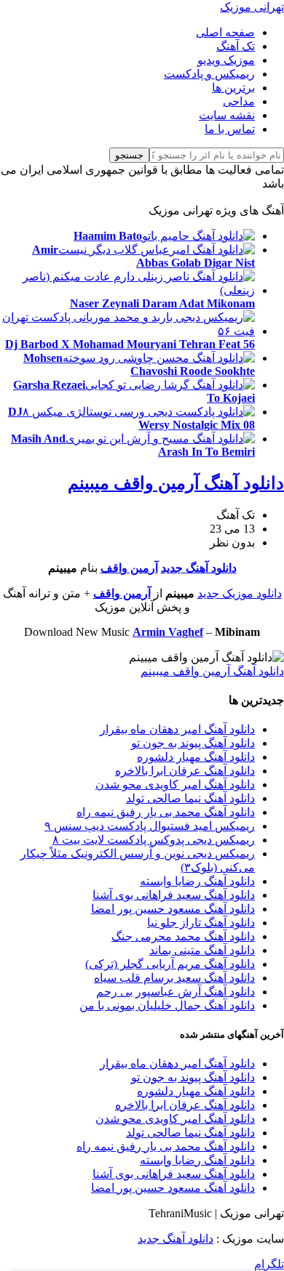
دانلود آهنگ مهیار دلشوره (196, 757)
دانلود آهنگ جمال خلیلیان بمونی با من (167, 1005)
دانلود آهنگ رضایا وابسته (197, 881)
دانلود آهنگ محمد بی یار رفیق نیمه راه (165, 812)
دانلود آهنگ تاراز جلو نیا (201, 922)
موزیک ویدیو (226, 60)
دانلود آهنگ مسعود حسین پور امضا (173, 909)
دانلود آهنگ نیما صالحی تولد (190, 798)
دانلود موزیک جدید (239, 593)
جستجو (129, 155)
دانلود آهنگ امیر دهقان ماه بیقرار (177, 729)
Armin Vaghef (168, 632)
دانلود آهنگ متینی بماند (202, 950)
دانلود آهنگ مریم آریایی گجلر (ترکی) (170, 964)
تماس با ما (230, 129)
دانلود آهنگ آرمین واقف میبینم (176, 483)
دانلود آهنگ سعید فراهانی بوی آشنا (173, 895)
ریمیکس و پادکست (209, 74)
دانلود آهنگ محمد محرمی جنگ (183, 936)
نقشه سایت (227, 115)
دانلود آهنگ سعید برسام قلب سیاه (174, 978)
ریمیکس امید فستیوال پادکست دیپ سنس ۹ (149, 826)
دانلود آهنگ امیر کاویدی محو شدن (175, 784)
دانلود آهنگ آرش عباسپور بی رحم (175, 991)
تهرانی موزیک (252, 7)
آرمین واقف (129, 568)
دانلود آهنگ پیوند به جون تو (193, 743)
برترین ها (233, 87)
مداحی (239, 101)
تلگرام (269, 1264)
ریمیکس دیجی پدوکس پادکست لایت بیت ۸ (153, 840)
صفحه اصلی (225, 32)
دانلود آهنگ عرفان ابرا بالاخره (185, 770)
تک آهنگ (235, 46)
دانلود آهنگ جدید (199, 568)
